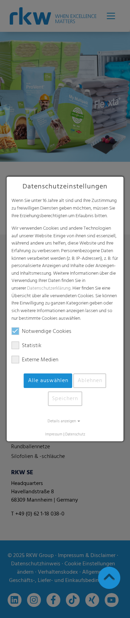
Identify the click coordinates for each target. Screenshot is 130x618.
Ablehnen (90, 380)
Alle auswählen (48, 380)
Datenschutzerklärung (49, 288)
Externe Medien (40, 360)
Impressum (53, 435)
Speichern (65, 398)
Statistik (31, 346)
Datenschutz (75, 435)
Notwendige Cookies (46, 331)
